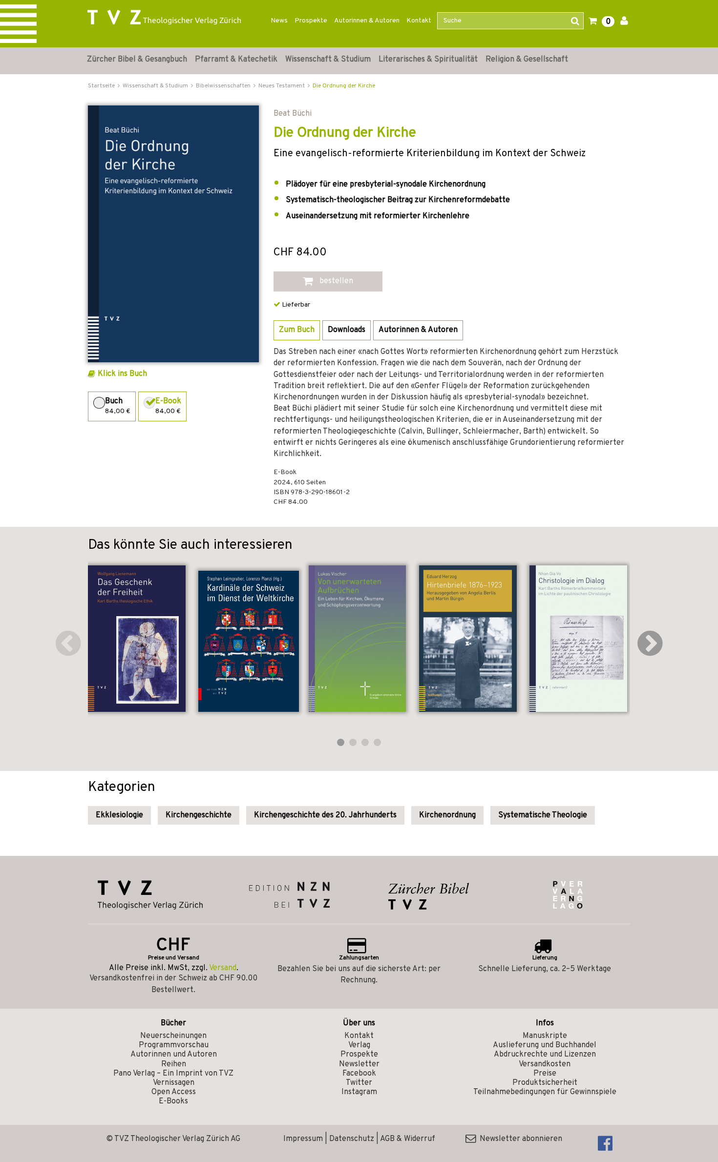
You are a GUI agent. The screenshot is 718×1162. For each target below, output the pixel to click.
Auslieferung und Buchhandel (544, 1045)
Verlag (359, 1045)
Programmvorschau (174, 1045)
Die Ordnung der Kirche (344, 86)
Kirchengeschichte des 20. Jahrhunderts (325, 815)
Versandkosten (544, 1064)
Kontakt (418, 21)
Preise (544, 1074)
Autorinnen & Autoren (367, 21)
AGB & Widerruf (407, 1139)
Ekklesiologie (119, 815)
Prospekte (311, 21)
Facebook (359, 1074)
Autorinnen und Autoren (173, 1054)
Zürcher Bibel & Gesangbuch (137, 59)
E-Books (173, 1101)
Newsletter (359, 1064)
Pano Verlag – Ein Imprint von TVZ (173, 1074)
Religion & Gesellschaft (527, 59)
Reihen (173, 1064)
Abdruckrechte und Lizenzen (545, 1054)
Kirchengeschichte (199, 815)
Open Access (173, 1092)
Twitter (359, 1083)
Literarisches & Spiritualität (428, 59)
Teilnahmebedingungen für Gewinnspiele (544, 1092)
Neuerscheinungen (173, 1036)
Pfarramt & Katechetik (236, 59)
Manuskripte (545, 1036)
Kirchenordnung (447, 815)
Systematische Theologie (542, 815)
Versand (222, 968)
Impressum (303, 1139)
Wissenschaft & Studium (328, 59)
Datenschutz (351, 1139)
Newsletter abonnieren (519, 1139)
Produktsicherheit (544, 1083)
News (279, 21)
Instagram (359, 1092)
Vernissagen (173, 1083)
